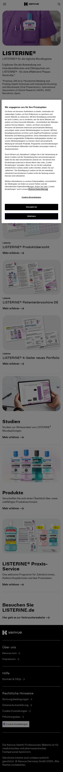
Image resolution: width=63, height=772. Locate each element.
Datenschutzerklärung (38, 189)
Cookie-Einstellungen (31, 197)
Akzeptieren (31, 207)
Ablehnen (31, 216)
